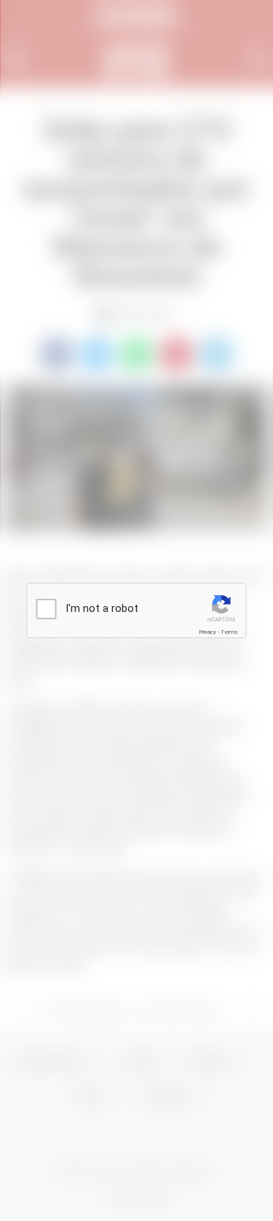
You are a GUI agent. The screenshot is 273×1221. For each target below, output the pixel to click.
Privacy (207, 632)
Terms (229, 632)
